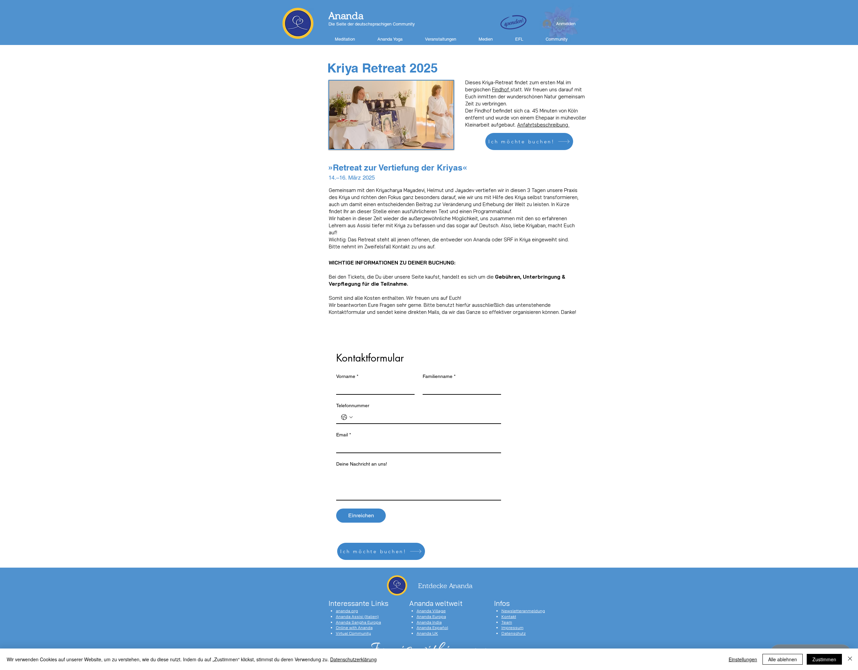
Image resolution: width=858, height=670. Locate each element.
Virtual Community (353, 633)
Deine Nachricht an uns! (361, 464)
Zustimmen (824, 659)
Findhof (501, 89)
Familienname (439, 376)
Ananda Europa (431, 616)
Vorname (347, 376)
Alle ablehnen (782, 659)
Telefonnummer (352, 405)
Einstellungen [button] (743, 659)
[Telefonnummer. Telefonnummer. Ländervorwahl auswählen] (347, 417)
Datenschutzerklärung (353, 659)
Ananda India (429, 622)
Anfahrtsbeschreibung (543, 125)
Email (343, 434)
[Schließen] (850, 659)
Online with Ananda (354, 627)
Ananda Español (432, 627)
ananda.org (347, 610)
